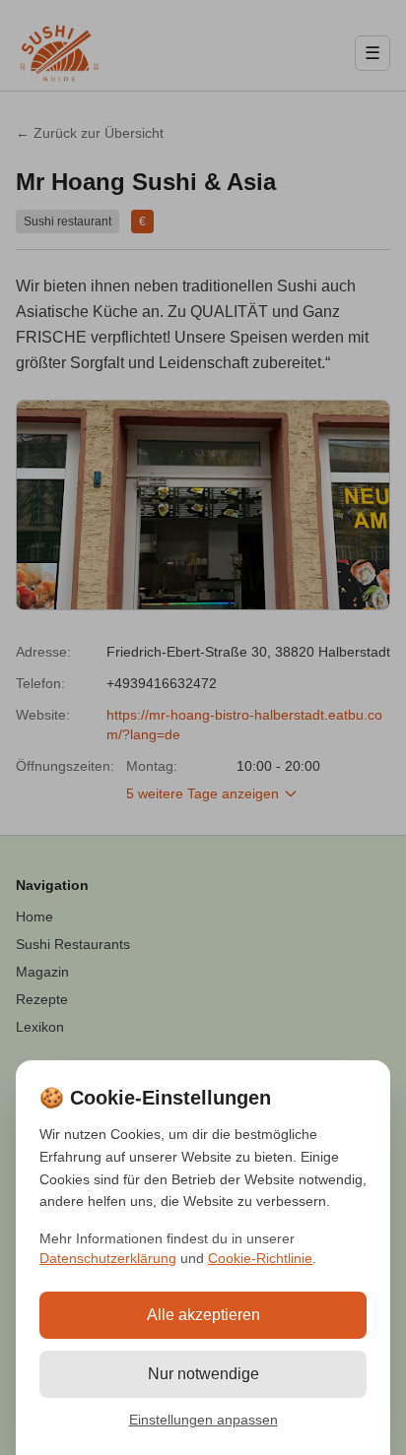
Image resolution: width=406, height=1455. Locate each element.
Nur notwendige (203, 1373)
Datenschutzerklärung (107, 1258)
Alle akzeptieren (203, 1314)
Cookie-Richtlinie (260, 1258)
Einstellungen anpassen (203, 1419)
